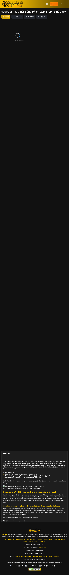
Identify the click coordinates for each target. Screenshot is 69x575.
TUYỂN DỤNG (33, 541)
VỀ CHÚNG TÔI (9, 539)
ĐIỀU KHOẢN (31, 539)
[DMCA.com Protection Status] (34, 570)
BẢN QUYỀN (48, 539)
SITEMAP (43, 541)
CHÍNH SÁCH (20, 539)
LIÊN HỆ (39, 539)
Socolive (62, 461)
